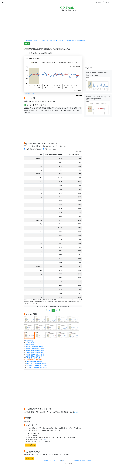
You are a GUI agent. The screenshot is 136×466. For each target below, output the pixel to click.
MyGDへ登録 (29, 458)
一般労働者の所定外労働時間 (34, 361)
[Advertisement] (68, 24)
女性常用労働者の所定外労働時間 (35, 356)
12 (56, 310)
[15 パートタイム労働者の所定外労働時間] (73, 335)
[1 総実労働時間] (29, 319)
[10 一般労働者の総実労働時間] (73, 327)
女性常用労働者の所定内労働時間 (35, 354)
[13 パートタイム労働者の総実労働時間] (51, 335)
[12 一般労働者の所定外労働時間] (40, 335)
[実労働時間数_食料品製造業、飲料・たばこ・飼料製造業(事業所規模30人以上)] (98, 108)
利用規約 (89, 460)
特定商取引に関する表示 (79, 460)
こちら (76, 412)
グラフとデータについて (55, 460)
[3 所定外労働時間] (51, 319)
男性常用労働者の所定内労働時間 (35, 348)
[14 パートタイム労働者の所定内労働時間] (62, 335)
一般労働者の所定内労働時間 (34, 149)
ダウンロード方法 (29, 93)
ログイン (98, 3)
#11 (26, 43)
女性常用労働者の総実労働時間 (34, 352)
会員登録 (106, 3)
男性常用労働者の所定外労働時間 (35, 350)
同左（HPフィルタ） (50, 149)
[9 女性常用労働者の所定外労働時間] (62, 327)
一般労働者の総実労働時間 (33, 358)
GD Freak (67, 7)
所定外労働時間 (30, 344)
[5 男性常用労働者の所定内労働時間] (73, 319)
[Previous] (46, 310)
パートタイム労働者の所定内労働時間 (36, 365)
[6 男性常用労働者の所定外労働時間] (29, 327)
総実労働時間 (29, 341)
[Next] (59, 310)
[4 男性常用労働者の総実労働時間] (62, 319)
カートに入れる (30, 445)
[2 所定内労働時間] (40, 319)
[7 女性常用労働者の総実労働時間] (40, 327)
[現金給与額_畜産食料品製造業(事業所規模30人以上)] (98, 84)
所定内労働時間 (30, 343)
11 (53, 310)
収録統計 (46, 460)
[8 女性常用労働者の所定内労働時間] (51, 327)
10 (50, 310)
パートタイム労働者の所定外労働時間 (36, 367)
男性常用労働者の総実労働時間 (34, 346)
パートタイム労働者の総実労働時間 (36, 363)
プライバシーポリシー (67, 460)
